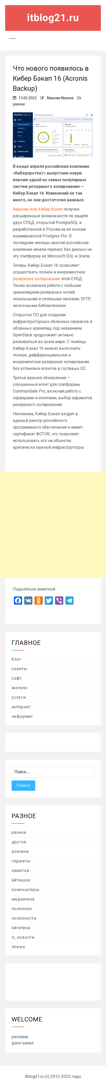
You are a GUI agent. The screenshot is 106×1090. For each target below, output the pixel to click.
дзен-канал (22, 1043)
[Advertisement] (53, 525)
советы (20, 668)
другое (19, 841)
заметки (20, 870)
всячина (20, 851)
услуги (19, 697)
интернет (21, 706)
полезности (24, 918)
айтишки (21, 880)
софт (17, 678)
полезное (22, 908)
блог (16, 659)
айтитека (21, 927)
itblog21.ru (53, 18)
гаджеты (21, 861)
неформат (22, 716)
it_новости (23, 937)
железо (20, 687)
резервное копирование (36, 278)
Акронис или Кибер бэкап (38, 209)
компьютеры (26, 889)
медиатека (23, 899)
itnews (18, 946)
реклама (20, 1036)
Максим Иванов (60, 98)
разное (19, 104)
